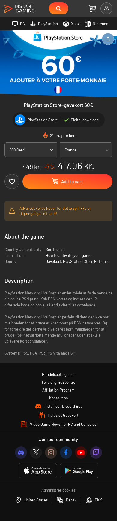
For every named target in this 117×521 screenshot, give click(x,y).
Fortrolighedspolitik (58, 382)
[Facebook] (66, 452)
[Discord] (21, 452)
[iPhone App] (38, 470)
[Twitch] (96, 452)
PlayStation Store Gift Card (86, 261)
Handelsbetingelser (58, 374)
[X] (36, 452)
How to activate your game (69, 255)
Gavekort (53, 261)
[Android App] (79, 470)
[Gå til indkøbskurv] (92, 8)
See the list (55, 249)
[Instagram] (51, 452)
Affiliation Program (58, 390)
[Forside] (19, 9)
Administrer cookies (58, 490)
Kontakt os (58, 397)
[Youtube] (81, 452)
